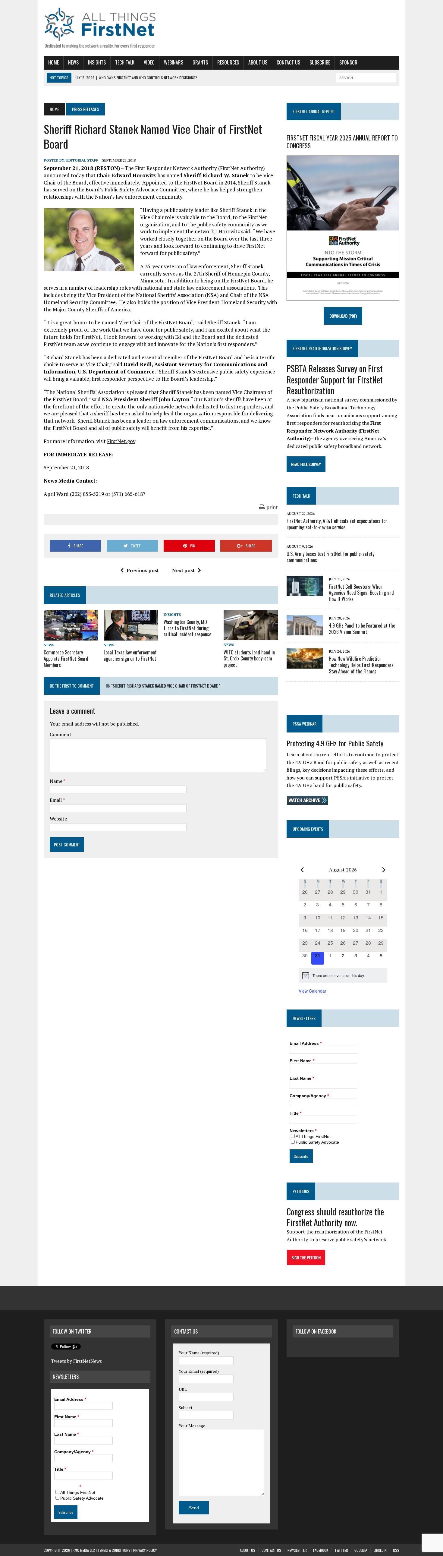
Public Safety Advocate (317, 1142)
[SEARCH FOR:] (366, 76)
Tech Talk (124, 62)
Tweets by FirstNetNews (76, 1361)
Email (56, 800)
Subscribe (319, 62)
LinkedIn (380, 1550)
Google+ (360, 1550)
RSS (396, 1550)
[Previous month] (302, 869)
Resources (228, 62)
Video (149, 62)
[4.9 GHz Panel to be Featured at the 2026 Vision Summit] (305, 631)
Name (56, 781)
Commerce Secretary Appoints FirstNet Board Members (66, 659)
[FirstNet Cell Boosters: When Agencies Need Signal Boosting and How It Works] (305, 592)
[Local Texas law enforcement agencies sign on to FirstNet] (131, 636)
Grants (200, 62)
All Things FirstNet (313, 1136)
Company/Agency (309, 1095)
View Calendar (312, 991)
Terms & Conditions (114, 1550)
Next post (183, 570)
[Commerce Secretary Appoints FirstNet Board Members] (71, 636)
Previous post (143, 570)
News (73, 62)
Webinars (173, 62)
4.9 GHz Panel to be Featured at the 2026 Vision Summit (362, 628)
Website (58, 818)
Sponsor (348, 62)
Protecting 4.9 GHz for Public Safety (335, 743)
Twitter (341, 1550)
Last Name (302, 1078)
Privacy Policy (145, 1550)
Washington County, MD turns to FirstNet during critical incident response (187, 628)
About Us (257, 62)
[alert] (343, 975)
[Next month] (383, 869)
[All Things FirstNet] (100, 28)
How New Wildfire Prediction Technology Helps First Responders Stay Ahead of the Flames (361, 665)
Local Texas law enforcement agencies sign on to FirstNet (130, 655)
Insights (97, 62)
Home (53, 62)
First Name (302, 1060)
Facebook (320, 1550)
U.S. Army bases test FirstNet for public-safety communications (330, 557)
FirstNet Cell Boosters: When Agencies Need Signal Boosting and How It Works (361, 593)
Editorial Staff (82, 160)
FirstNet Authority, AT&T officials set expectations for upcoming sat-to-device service (337, 524)
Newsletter (297, 1550)
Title (295, 1113)
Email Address (306, 1043)
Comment (60, 734)
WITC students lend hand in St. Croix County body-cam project (249, 659)
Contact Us (288, 62)
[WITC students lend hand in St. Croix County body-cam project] (251, 636)
